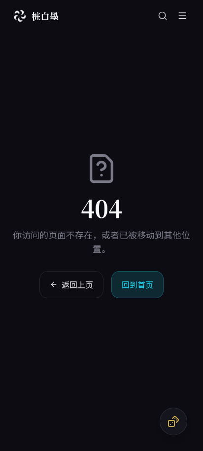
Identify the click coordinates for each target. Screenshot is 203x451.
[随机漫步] (173, 421)
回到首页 (137, 284)
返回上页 (77, 284)
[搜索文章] (162, 16)
